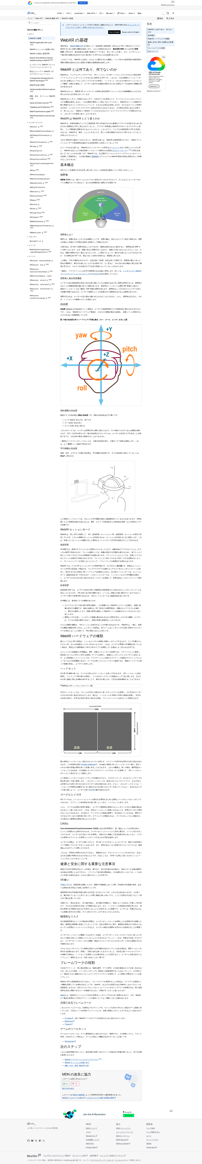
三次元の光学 (98, 274)
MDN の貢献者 (78, 1095)
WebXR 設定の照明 (37, 85)
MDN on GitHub (122, 1143)
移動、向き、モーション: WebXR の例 (42, 97)
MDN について (91, 1128)
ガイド (148, 1136)
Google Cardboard (88, 764)
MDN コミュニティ (123, 1128)
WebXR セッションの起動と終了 (77, 1062)
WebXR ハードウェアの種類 (158, 39)
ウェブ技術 (150, 1128)
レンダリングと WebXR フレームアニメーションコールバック (42, 66)
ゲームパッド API (116, 147)
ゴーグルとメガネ (70, 794)
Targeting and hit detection (40, 107)
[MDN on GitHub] (28, 1140)
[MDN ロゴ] (31, 1124)
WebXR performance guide (40, 111)
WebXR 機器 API (76, 46)
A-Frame (68, 1018)
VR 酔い (64, 879)
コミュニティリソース (124, 1132)
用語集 (148, 1143)
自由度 (64, 304)
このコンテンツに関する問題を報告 (100, 1098)
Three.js (68, 1024)
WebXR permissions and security (42, 116)
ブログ (88, 1132)
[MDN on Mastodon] (40, 1140)
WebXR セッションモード (75, 529)
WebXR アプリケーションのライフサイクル (81, 1059)
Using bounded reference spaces (42, 89)
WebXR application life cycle (41, 42)
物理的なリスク (69, 916)
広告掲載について (92, 1140)
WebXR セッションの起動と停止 (42, 49)
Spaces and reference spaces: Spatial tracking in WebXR (41, 59)
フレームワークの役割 (156, 48)
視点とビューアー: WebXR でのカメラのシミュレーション (42, 72)
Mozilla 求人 (90, 1136)
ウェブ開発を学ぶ (153, 1132)
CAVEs (64, 823)
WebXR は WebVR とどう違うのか (80, 118)
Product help (91, 1147)
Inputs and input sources (39, 103)
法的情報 (92, 1155)
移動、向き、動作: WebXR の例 (77, 1065)
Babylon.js (69, 1021)
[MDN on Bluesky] (32, 1140)
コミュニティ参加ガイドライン (112, 1155)
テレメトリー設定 (79, 1155)
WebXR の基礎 (35, 38)
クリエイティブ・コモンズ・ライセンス (108, 1160)
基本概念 (151, 35)
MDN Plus (90, 1143)
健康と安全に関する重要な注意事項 (160, 43)
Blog (139, 13)
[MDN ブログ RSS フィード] (43, 1140)
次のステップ (153, 51)
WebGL (63, 995)
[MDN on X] (36, 1140)
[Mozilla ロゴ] (34, 1155)
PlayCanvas (69, 1041)
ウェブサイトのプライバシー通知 (56, 1155)
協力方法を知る (68, 1088)
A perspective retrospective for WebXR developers (41, 79)
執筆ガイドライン (123, 1136)
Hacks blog (150, 1147)
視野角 (64, 174)
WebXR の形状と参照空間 (40, 53)
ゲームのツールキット (73, 1028)
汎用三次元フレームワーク (75, 1002)
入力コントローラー (120, 150)
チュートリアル (152, 1140)
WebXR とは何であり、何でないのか (160, 30)
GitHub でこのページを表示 (72, 1098)
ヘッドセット (68, 668)
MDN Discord (121, 1140)
